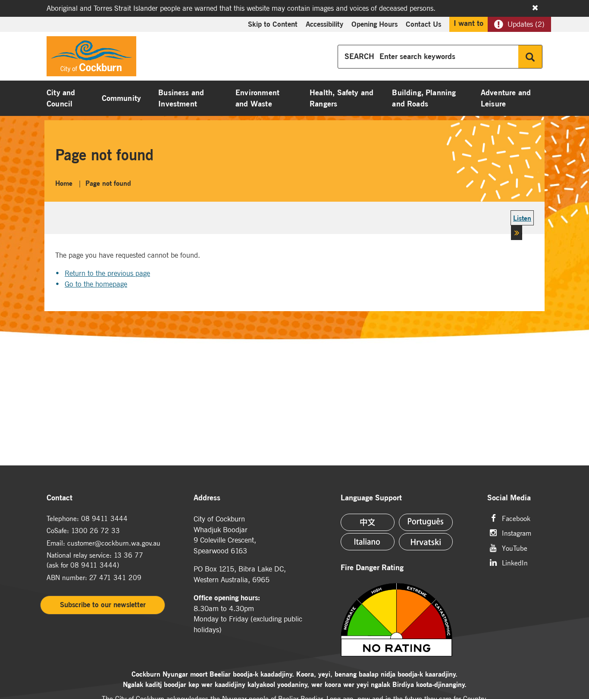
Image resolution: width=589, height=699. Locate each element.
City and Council (61, 98)
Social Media (509, 497)
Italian (368, 541)
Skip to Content (273, 24)
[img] (409, 619)
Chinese (368, 522)
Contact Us (423, 24)
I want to (468, 23)
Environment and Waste (257, 98)
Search (530, 56)
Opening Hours (374, 24)
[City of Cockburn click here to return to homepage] (91, 58)
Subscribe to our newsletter (103, 604)
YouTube (514, 547)
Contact (59, 497)
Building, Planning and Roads (424, 98)
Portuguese (426, 522)
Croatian (426, 541)
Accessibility (324, 24)
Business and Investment (181, 98)
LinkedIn (515, 562)
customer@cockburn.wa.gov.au (113, 543)
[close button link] (535, 8)
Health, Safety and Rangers (341, 98)
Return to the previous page (107, 273)
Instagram (516, 532)
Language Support (371, 497)
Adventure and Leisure (506, 98)
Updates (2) (526, 24)
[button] (522, 227)
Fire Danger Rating (372, 567)
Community (121, 98)
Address (207, 497)
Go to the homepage (96, 284)
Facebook (516, 518)
